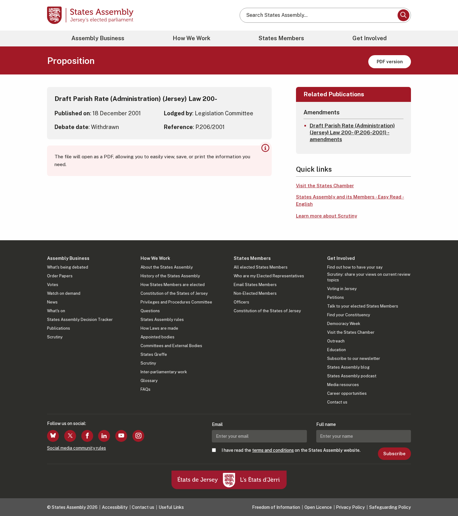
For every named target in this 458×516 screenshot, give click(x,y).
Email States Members (255, 284)
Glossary (149, 380)
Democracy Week (343, 323)
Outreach (336, 341)
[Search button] (403, 15)
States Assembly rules (162, 319)
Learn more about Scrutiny (326, 215)
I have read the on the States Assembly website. (291, 450)
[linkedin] (104, 436)
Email (217, 424)
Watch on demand (63, 293)
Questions (150, 310)
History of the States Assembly (170, 276)
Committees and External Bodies (171, 345)
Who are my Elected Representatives (269, 276)
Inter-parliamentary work (164, 372)
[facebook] (87, 436)
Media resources (343, 384)
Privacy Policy (350, 507)
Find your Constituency (348, 315)
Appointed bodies (157, 337)
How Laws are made (159, 328)
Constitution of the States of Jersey (174, 293)
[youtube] (121, 436)
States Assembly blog (348, 367)
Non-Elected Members (255, 293)
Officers (241, 302)
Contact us (337, 402)
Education (336, 349)
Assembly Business (97, 38)
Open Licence (318, 507)
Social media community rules (76, 448)
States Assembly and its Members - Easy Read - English (350, 200)
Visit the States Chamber (325, 185)
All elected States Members (261, 267)
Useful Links (171, 507)
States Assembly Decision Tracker (80, 319)
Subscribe (394, 453)
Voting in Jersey (342, 288)
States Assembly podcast (351, 376)
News (52, 302)
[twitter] (70, 436)
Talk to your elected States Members (362, 306)
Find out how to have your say (355, 267)
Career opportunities (347, 393)
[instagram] (138, 436)
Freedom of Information (276, 507)
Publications (58, 328)
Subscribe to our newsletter (353, 358)
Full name (326, 424)
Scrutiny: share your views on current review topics (368, 277)
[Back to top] (443, 495)
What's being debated (67, 267)
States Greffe (154, 354)
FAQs (145, 389)
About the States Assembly (167, 267)
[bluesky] (53, 436)
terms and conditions (273, 450)
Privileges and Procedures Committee (176, 302)
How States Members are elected (173, 284)
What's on (56, 310)
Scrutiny (55, 337)
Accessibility (115, 507)
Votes (52, 284)
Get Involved (369, 38)
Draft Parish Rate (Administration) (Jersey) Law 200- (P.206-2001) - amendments (352, 132)
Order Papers (60, 276)
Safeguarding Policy (390, 507)
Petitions (335, 297)
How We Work (191, 38)
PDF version (390, 61)
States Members (281, 38)
